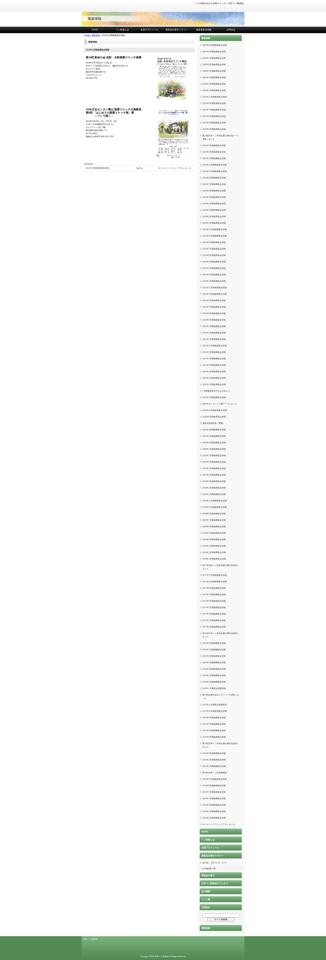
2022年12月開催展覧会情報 (214, 287)
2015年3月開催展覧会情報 (214, 753)
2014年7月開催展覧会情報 (214, 792)
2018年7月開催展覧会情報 (214, 520)
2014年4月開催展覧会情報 (214, 805)
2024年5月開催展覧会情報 (214, 197)
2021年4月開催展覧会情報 (214, 371)
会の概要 (205, 891)
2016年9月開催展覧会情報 (214, 643)
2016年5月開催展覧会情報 (214, 662)
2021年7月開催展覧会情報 (214, 358)
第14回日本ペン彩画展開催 (214, 773)
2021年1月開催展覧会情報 (214, 397)
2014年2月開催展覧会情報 (214, 818)
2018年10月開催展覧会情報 (214, 507)
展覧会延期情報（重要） (213, 423)
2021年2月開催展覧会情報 (214, 384)
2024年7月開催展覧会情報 (214, 184)
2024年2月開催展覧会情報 (214, 216)
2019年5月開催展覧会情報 (214, 468)
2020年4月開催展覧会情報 (214, 429)
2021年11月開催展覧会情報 (214, 346)
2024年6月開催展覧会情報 (214, 191)
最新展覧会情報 (204, 29)
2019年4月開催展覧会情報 (214, 475)
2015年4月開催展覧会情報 (214, 737)
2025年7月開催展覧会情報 (214, 110)
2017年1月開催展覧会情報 (214, 627)
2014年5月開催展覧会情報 (214, 798)
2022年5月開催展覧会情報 (214, 320)
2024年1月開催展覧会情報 (214, 223)
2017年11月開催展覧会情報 (214, 575)
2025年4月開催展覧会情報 (214, 129)
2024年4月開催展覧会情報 (214, 203)
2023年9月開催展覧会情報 (214, 242)
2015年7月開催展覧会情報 (214, 724)
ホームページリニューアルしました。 (175, 168)
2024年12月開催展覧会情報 (214, 165)
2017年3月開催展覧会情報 (214, 614)
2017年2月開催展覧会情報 (214, 620)
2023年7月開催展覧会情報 (214, 249)
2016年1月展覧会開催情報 (214, 688)
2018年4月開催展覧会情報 (214, 539)
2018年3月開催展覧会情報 (214, 546)
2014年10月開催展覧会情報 (214, 779)
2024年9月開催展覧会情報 (214, 178)
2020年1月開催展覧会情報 (214, 449)
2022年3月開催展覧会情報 (214, 326)
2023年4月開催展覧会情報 (214, 262)
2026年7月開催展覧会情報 (214, 58)
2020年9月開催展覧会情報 (214, 417)
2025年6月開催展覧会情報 (214, 116)
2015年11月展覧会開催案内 (214, 705)
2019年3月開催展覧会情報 (214, 481)
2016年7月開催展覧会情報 (214, 649)
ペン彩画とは (122, 29)
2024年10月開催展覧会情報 (214, 171)
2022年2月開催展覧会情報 (214, 333)
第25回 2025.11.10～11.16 (214, 863)
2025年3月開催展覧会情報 (214, 145)
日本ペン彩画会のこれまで (214, 883)
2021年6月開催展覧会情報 (214, 365)
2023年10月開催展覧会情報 (214, 236)
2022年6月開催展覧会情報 (214, 313)
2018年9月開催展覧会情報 (214, 513)
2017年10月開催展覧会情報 (214, 581)
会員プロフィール (149, 29)
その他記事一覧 (208, 868)
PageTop (139, 168)
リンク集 (205, 899)
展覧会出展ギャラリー (177, 29)
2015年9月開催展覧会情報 (214, 717)
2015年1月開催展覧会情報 (214, 766)
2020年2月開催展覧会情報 (214, 442)
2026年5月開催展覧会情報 (214, 71)
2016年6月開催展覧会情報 (214, 656)
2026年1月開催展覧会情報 (214, 90)
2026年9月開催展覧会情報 (214, 51)
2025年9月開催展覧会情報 (214, 103)
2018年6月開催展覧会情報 (214, 526)
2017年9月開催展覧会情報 (214, 588)
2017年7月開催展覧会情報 (214, 594)
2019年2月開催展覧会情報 (214, 488)
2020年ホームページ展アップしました (219, 404)
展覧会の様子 (208, 875)
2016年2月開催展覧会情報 (214, 682)
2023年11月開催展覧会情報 (214, 229)
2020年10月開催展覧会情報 (214, 410)
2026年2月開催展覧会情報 (214, 84)
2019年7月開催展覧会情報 (214, 455)
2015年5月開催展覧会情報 (214, 730)
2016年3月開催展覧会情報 (214, 675)
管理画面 (205, 928)
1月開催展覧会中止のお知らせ (216, 391)
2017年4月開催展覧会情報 (214, 607)
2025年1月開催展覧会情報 (214, 158)
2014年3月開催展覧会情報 (97, 168)
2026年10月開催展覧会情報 (214, 45)
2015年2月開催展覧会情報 (214, 760)
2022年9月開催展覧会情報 (214, 300)
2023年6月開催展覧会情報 (214, 255)
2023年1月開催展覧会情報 (214, 281)
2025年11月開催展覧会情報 (214, 97)
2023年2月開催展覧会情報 (214, 274)
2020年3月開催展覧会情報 (214, 436)
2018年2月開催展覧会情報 (214, 552)
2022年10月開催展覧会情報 (214, 294)
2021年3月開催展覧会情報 (214, 378)
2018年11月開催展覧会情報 (214, 501)
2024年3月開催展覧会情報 (214, 210)
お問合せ (231, 29)
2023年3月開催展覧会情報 (214, 268)
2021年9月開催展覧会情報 (214, 352)
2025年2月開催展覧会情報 (214, 152)
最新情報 (96, 35)
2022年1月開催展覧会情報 (214, 339)
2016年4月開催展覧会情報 (214, 669)
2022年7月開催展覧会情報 (214, 307)
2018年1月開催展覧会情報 (214, 559)
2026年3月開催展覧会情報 (214, 77)
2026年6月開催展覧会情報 (214, 64)
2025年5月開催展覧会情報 (214, 123)
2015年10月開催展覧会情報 (214, 711)
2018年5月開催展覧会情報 (214, 533)
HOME (95, 29)
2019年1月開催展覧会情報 (214, 494)
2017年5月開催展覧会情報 (214, 601)
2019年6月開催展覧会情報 (214, 462)
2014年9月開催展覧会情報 (214, 785)
